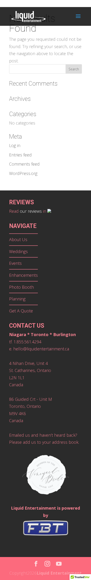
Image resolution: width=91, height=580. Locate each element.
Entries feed (20, 155)
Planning (17, 299)
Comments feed (24, 164)
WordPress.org (23, 173)
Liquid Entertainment (59, 573)
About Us (18, 239)
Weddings (18, 251)
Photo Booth (21, 287)
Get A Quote (21, 311)
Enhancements (23, 275)
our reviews (31, 211)
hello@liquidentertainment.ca (41, 349)
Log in (14, 145)
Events (15, 263)
